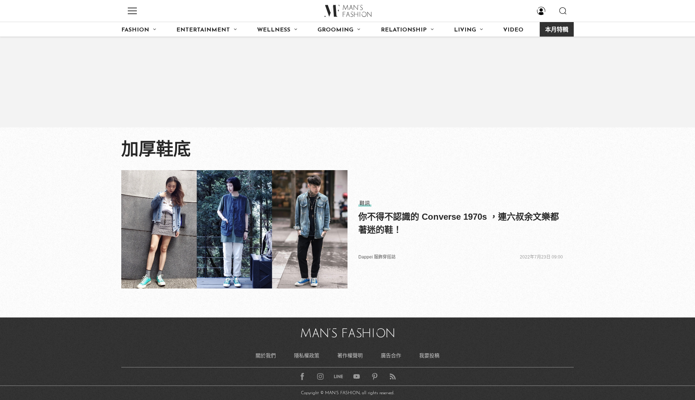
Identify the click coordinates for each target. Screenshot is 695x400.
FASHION (135, 30)
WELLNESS (273, 30)
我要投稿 (429, 355)
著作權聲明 (350, 355)
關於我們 (266, 355)
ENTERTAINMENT (203, 30)
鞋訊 (364, 203)
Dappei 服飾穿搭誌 (377, 257)
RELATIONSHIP (404, 30)
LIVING (465, 30)
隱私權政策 (306, 355)
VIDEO (513, 30)
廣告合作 (391, 355)
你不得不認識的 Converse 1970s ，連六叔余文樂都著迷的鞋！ (458, 223)
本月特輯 (556, 30)
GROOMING (335, 30)
